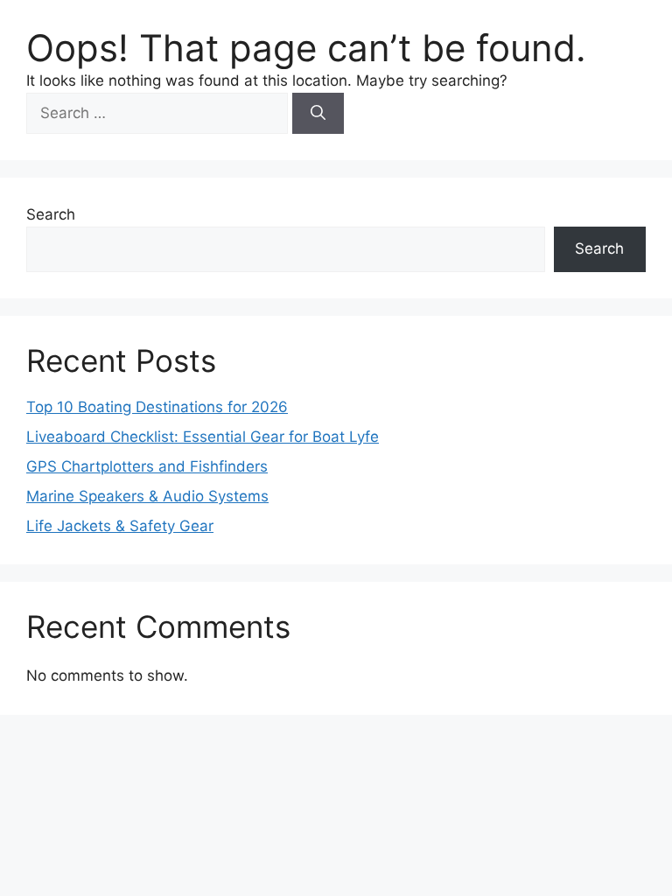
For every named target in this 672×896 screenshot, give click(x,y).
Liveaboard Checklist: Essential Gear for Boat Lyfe (202, 436)
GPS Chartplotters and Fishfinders (147, 466)
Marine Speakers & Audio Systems (147, 496)
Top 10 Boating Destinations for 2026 (157, 407)
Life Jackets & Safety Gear (120, 526)
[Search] (318, 114)
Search (50, 214)
